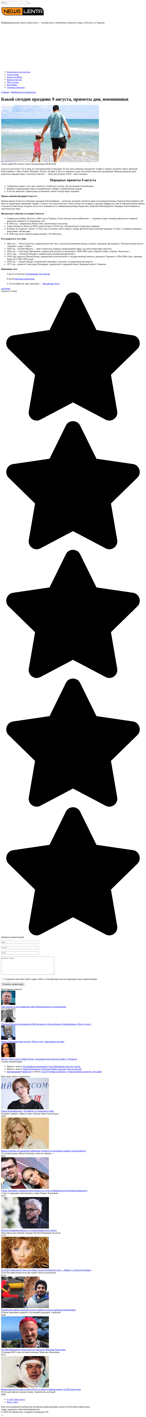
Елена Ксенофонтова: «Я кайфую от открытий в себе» (27, 1111)
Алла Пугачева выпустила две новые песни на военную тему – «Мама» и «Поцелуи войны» (46, 1270)
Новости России (14, 80)
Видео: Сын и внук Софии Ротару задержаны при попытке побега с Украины (39, 1059)
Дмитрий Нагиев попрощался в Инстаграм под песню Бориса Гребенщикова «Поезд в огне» (46, 1024)
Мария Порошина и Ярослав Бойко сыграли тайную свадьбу (52, 1069)
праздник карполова (24, 279)
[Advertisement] (73, 46)
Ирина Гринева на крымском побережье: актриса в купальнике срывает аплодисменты (43, 1151)
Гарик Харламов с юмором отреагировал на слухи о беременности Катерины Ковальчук (44, 1190)
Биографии (12, 85)
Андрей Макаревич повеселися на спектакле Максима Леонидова (33, 1349)
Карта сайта (12, 1402)
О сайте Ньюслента (16, 1399)
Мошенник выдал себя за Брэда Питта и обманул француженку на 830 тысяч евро (41, 1389)
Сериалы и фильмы (16, 87)
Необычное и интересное (19, 72)
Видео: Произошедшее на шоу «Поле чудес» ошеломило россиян (32, 1041)
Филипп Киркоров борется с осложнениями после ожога (29, 1230)
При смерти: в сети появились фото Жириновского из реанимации (33, 1006)
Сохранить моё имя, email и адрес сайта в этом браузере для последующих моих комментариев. (51, 979)
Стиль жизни (13, 74)
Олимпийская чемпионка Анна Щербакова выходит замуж (51, 1066)
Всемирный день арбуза (38, 274)
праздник (5, 288)
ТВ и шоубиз (13, 82)
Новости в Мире (14, 77)
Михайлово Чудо (51, 283)
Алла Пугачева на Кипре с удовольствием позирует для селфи (71, 1071)
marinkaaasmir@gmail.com (19, 1071)
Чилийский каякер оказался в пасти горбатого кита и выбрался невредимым (38, 1310)
